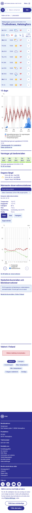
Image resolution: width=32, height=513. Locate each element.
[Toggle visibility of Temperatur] (13, 265)
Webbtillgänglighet (6, 457)
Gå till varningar (6, 166)
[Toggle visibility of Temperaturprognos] (11, 138)
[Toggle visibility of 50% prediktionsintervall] (13, 136)
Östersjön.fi (4, 475)
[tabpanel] (16, 246)
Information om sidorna (8, 455)
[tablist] (16, 218)
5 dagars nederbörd (12, 372)
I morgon (21, 361)
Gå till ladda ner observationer (10, 274)
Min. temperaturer (16, 368)
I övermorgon (8, 365)
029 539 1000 (5, 443)
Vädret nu (11, 361)
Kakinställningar (5, 461)
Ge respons (4, 451)
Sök (27, 10)
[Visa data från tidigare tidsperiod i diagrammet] (5, 268)
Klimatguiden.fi (5, 469)
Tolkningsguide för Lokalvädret (11, 145)
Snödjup (23, 372)
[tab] (4, 215)
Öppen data (4, 473)
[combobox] (15, 10)
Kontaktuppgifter (6, 449)
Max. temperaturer (22, 365)
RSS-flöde (4, 453)
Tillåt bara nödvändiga (16, 503)
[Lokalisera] (3, 10)
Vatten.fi (3, 471)
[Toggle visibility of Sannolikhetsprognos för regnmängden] (17, 134)
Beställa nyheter (5, 459)
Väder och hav (5, 15)
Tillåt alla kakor (16, 508)
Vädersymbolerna (6, 147)
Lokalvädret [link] (15, 15)
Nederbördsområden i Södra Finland (12, 294)
